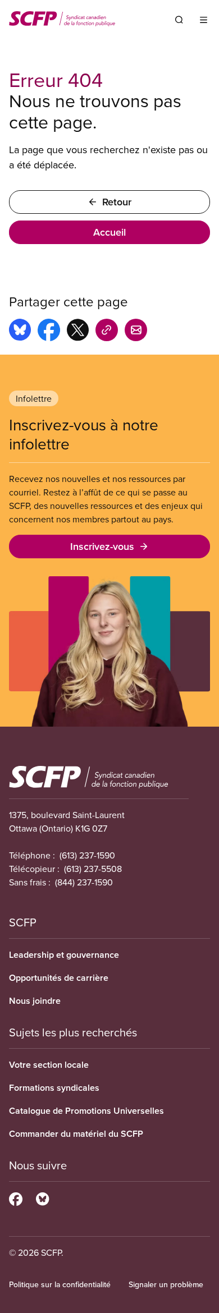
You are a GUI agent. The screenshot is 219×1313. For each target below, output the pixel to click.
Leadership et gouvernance (64, 954)
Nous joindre (35, 1000)
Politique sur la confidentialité (60, 1284)
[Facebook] (15, 1197)
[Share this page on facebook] (49, 332)
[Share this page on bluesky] (20, 332)
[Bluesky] (42, 1197)
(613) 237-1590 (87, 855)
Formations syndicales (54, 1087)
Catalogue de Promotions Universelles (86, 1110)
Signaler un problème (166, 1284)
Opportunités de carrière (58, 977)
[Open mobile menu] (203, 19)
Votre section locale (49, 1064)
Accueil (109, 232)
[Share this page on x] (78, 332)
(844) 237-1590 (84, 882)
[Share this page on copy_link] (106, 332)
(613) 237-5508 (93, 868)
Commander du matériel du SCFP (76, 1133)
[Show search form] (179, 19)
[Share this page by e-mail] (136, 332)
